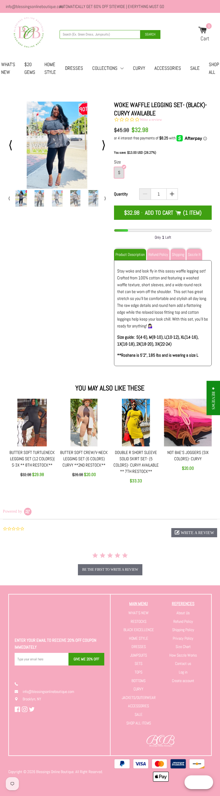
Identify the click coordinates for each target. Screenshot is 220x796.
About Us (183, 612)
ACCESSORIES (167, 68)
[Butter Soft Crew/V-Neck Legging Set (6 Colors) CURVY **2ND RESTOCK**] (84, 423)
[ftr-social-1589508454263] (32, 709)
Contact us (183, 663)
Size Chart (183, 646)
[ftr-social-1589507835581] (18, 709)
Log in (183, 672)
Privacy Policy (183, 638)
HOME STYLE (50, 68)
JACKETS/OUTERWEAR (139, 697)
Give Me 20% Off (86, 659)
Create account (183, 680)
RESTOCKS (138, 621)
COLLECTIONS (104, 68)
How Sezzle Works (183, 655)
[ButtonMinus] (145, 194)
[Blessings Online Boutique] (28, 33)
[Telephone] (19, 684)
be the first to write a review (110, 570)
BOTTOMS (138, 680)
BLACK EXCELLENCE (138, 629)
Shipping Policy (183, 629)
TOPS (138, 672)
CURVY (139, 68)
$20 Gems (29, 68)
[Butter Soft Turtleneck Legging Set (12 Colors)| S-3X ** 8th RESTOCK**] (32, 423)
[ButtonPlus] (172, 194)
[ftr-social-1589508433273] (25, 709)
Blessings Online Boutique (55, 771)
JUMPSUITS (138, 655)
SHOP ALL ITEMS (138, 723)
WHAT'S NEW (138, 612)
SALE (195, 68)
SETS (138, 663)
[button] (194, 532)
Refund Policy (183, 621)
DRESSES (74, 68)
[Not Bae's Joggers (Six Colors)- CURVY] (188, 423)
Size (117, 162)
